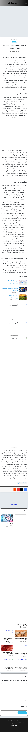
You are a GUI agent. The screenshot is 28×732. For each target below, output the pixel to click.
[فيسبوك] (25, 489)
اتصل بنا (22, 722)
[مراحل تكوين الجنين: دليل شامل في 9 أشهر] (7, 648)
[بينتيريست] (18, 489)
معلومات (11, 39)
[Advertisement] (14, 21)
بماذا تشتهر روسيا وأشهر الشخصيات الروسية (22, 625)
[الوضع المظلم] (18, 3)
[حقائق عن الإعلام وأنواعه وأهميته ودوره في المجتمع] (23, 289)
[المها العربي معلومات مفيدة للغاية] (21, 633)
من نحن (13, 722)
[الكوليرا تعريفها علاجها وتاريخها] (7, 518)
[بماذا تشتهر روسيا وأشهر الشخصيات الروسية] (21, 568)
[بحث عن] (21, 3)
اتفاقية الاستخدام (14, 725)
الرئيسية (16, 39)
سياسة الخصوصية (7, 722)
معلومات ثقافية (21, 483)
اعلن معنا (18, 722)
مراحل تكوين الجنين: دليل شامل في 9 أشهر (8, 653)
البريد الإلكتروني (24, 706)
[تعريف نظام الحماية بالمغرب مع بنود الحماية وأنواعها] (21, 662)
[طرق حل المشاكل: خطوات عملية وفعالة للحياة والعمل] (23, 282)
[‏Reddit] (14, 489)
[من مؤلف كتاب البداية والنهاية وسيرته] (21, 648)
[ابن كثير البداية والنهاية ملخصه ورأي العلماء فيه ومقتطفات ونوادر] (7, 633)
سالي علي (18, 53)
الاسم (26, 700)
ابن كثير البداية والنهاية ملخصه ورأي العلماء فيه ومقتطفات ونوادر (8, 640)
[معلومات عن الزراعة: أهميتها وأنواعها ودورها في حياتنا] (23, 297)
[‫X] (21, 489)
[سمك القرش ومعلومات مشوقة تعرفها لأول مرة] (7, 662)
